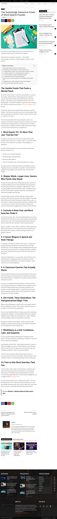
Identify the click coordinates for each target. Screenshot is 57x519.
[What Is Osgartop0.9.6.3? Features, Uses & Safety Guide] (3, 478)
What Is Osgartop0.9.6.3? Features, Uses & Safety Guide (12, 478)
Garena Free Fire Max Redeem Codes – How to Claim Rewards (31, 453)
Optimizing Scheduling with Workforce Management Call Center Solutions (8, 414)
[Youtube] (50, 506)
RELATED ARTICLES (6, 439)
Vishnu (3, 17)
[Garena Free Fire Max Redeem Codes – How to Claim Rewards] (31, 446)
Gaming (6, 7)
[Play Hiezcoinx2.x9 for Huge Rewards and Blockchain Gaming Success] (6, 446)
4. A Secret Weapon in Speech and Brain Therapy (15, 74)
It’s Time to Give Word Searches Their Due (13, 83)
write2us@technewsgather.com (22, 512)
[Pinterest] (9, 20)
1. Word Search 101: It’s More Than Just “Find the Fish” (16, 69)
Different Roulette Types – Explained (30, 413)
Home (2, 7)
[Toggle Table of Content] (33, 66)
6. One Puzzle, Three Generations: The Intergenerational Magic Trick (18, 79)
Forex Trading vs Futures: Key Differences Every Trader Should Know (12, 484)
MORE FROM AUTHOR (18, 439)
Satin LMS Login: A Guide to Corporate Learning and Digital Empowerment (46, 16)
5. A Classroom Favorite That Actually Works (13, 76)
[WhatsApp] (12, 20)
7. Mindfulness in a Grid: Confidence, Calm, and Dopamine (17, 81)
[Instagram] (53, 1)
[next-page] (4, 458)
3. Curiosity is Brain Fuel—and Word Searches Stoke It (16, 73)
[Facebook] (51, 1)
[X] (55, 1)
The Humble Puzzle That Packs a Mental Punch (14, 68)
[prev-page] (2, 458)
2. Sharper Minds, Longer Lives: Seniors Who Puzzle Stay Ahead (18, 71)
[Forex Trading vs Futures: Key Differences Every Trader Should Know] (3, 484)
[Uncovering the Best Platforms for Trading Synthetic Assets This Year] (3, 491)
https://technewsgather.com (16, 424)
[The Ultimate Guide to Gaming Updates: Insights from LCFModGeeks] (19, 446)
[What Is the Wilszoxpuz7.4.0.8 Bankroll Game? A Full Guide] (22, 478)
